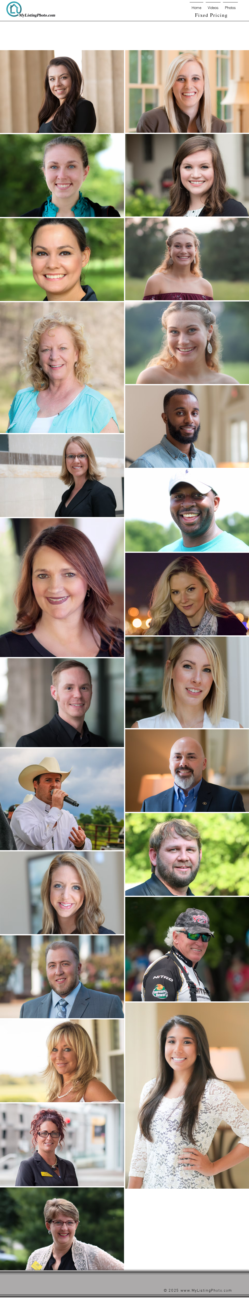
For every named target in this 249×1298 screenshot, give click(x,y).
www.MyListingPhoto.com (206, 1290)
